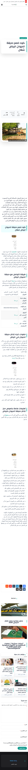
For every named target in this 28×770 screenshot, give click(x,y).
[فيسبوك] (24, 586)
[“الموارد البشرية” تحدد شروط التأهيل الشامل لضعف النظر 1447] (7, 661)
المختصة (14, 251)
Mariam (13, 598)
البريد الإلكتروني (23, 730)
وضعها (7, 415)
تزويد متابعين (14, 764)
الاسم (25, 724)
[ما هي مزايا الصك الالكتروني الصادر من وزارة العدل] (7, 682)
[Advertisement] (14, 21)
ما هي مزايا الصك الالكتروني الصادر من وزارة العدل (7, 690)
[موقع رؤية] (14, 4)
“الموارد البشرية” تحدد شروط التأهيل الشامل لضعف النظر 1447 (7, 670)
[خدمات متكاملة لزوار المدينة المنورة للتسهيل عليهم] (21, 682)
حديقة (13, 281)
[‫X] (20, 586)
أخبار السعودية (23, 38)
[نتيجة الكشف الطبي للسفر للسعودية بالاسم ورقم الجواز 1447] (21, 661)
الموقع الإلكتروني (23, 736)
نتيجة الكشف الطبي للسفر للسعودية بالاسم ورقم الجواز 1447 (21, 669)
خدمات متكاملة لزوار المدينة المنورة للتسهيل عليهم (21, 690)
